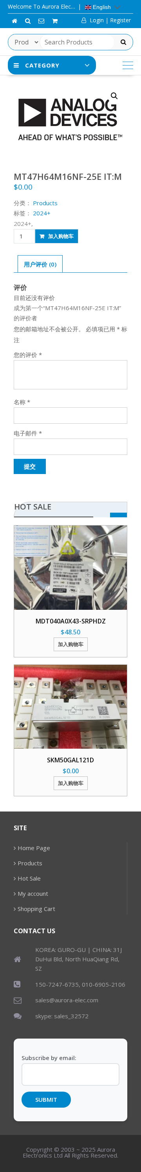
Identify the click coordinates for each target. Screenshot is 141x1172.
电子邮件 (28, 433)
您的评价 (28, 355)
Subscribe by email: (49, 1058)
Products (30, 863)
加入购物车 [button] (70, 644)
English (101, 7)
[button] (114, 96)
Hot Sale (29, 878)
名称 (22, 402)
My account (33, 893)
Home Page (34, 848)
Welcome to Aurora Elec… (41, 6)
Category (42, 65)
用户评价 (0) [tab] (40, 264)
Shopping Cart (36, 909)
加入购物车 (61, 236)
